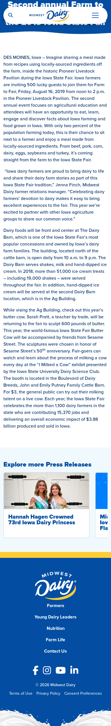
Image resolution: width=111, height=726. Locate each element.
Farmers (55, 605)
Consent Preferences (83, 693)
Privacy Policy (48, 693)
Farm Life (55, 639)
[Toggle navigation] (95, 15)
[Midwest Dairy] (49, 15)
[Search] (10, 15)
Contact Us (55, 651)
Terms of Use (20, 693)
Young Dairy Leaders (55, 617)
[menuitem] (55, 605)
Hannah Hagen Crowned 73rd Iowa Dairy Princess (41, 519)
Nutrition (56, 628)
